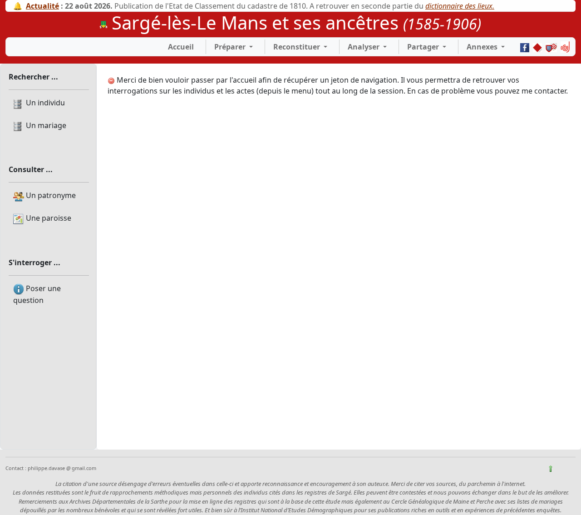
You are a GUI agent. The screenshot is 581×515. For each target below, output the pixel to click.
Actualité (42, 6)
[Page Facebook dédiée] (524, 46)
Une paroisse (47, 218)
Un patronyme (50, 195)
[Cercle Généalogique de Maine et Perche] (551, 46)
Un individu (44, 103)
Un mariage (45, 125)
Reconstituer (297, 47)
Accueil (181, 47)
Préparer (230, 47)
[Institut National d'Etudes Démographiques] (565, 47)
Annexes (483, 47)
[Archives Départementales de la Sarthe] (537, 46)
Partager (423, 47)
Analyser (363, 47)
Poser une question (37, 294)
